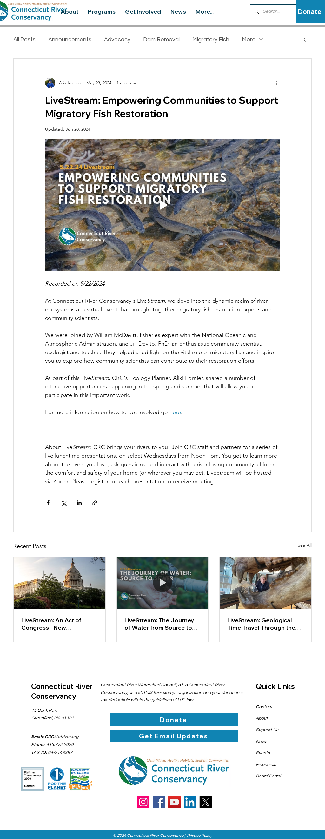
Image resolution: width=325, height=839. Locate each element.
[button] (304, 39)
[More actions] (276, 83)
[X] (205, 802)
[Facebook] (159, 802)
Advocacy (117, 39)
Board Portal (268, 776)
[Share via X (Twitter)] (64, 503)
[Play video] (162, 205)
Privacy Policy (199, 835)
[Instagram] (143, 802)
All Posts (24, 39)
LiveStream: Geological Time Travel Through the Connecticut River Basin (261, 624)
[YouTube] (174, 802)
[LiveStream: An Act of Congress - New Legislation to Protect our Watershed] (59, 583)
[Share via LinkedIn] (79, 503)
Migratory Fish (210, 39)
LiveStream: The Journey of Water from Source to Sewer (159, 624)
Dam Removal (161, 39)
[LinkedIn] (190, 802)
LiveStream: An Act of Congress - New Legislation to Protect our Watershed (56, 624)
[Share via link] (95, 503)
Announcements (69, 39)
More (248, 39)
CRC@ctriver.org (61, 737)
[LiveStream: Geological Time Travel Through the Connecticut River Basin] (265, 583)
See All (305, 545)
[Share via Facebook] (48, 503)
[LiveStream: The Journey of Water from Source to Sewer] (163, 583)
